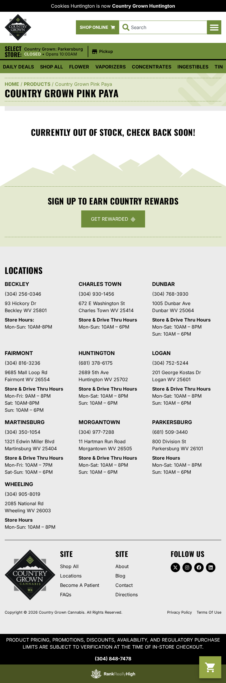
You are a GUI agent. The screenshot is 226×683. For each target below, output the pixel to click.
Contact (124, 585)
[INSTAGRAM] (187, 567)
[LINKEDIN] (210, 567)
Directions (126, 594)
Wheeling (19, 484)
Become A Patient (79, 585)
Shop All (51, 67)
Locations (71, 576)
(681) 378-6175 (96, 363)
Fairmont (19, 353)
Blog (120, 576)
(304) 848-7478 (113, 659)
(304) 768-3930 (170, 294)
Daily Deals (18, 67)
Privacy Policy (179, 612)
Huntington (97, 353)
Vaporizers (110, 67)
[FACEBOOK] (199, 567)
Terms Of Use (209, 612)
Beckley (17, 284)
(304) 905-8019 (22, 494)
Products (37, 84)
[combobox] (163, 27)
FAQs (65, 594)
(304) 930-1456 (96, 294)
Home (12, 84)
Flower (79, 67)
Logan (161, 353)
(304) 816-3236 (22, 363)
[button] (214, 27)
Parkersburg (172, 422)
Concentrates (151, 67)
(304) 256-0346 (23, 294)
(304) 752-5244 (170, 363)
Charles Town (100, 284)
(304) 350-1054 (22, 432)
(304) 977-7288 (96, 432)
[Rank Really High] (113, 673)
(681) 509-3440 (170, 432)
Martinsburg (25, 422)
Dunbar (163, 284)
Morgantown (99, 422)
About (122, 566)
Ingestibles (192, 67)
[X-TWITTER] (175, 567)
